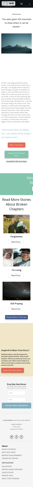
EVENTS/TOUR (7, 472)
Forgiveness (16, 236)
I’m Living (16, 270)
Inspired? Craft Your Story (16, 161)
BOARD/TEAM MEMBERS (12, 455)
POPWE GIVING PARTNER (12, 469)
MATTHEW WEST (9, 452)
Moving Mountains (16, 14)
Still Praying (16, 303)
